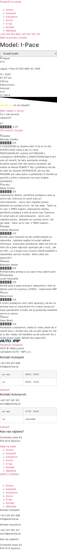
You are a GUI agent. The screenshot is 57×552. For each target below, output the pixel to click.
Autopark (11, 13)
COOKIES (13, 474)
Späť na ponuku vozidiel (13, 37)
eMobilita (11, 30)
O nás (9, 23)
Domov (10, 9)
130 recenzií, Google (11, 130)
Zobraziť (4, 389)
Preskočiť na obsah (10, 1)
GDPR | (4, 474)
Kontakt (10, 27)
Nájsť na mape (8, 446)
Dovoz (9, 20)
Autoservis (12, 16)
